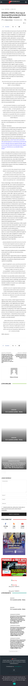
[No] (26, 680)
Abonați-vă (22, 523)
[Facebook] (14, 670)
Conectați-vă (14, 523)
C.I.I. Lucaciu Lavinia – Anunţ (14, 411)
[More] (19, 26)
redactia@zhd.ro (18, 666)
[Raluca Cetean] (2, 20)
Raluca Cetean (14, 377)
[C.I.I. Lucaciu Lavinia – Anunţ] (14, 400)
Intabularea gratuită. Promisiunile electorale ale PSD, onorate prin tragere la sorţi (21, 356)
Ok (14, 683)
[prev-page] (2, 472)
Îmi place (6, 523)
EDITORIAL (7, 9)
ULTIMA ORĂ (13, 9)
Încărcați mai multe (13, 651)
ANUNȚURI (13, 409)
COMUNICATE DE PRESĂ (13, 461)
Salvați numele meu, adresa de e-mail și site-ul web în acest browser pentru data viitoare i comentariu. (13, 509)
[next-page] (5, 472)
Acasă (2, 9)
